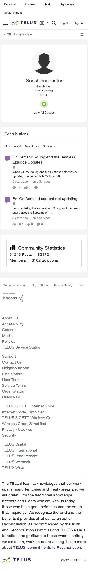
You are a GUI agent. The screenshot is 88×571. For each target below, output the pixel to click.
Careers (9, 329)
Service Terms (14, 385)
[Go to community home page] (24, 23)
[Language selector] (44, 23)
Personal (10, 4)
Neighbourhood (15, 368)
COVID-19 (11, 397)
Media (7, 335)
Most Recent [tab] (12, 146)
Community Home (14, 285)
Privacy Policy (63, 285)
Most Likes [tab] (32, 146)
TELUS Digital (14, 444)
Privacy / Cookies (17, 429)
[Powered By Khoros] (44, 297)
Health (48, 4)
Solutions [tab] (49, 146)
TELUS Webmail (16, 462)
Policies (8, 341)
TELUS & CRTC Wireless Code (29, 417)
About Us (10, 318)
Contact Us (12, 362)
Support (9, 356)
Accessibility (13, 324)
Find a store (12, 374)
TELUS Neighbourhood (20, 34)
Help (81, 285)
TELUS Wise (13, 467)
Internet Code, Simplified (23, 412)
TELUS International (19, 450)
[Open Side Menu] (5, 23)
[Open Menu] (82, 34)
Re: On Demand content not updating (44, 198)
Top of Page (40, 285)
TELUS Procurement (20, 456)
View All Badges (44, 112)
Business (30, 4)
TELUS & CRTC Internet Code (28, 406)
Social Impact (13, 12)
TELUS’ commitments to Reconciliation (47, 547)
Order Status (13, 391)
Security (9, 435)
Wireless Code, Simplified (24, 423)
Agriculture (67, 4)
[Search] (53, 23)
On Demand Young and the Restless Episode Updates (43, 159)
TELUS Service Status (21, 347)
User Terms (12, 379)
